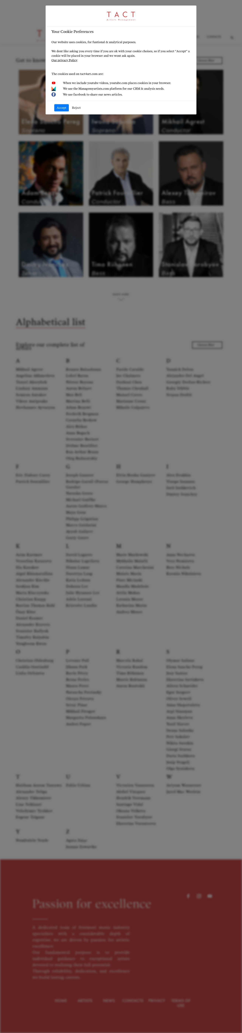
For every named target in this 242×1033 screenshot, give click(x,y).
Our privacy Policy (64, 60)
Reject (76, 108)
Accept (61, 108)
